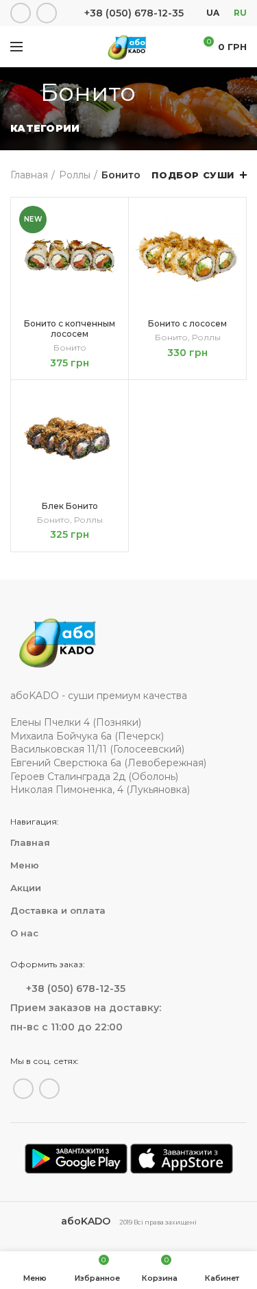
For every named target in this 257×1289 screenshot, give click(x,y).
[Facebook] (20, 13)
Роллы (74, 175)
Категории (45, 128)
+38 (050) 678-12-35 (134, 13)
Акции (25, 887)
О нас (24, 932)
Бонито (69, 347)
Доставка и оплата (58, 910)
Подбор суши (192, 174)
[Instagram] (46, 13)
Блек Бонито (70, 506)
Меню (24, 865)
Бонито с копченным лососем (69, 328)
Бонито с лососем (187, 323)
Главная (29, 175)
